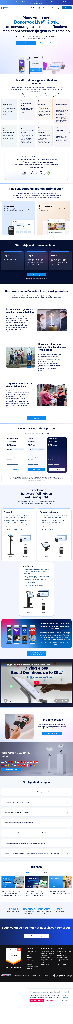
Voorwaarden (30, 961)
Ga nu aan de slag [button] (36, 936)
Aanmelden (39, 3)
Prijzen (40, 8)
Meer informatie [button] (52, 733)
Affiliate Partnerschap (32, 966)
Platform (33, 8)
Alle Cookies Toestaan (37, 1000)
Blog (27, 872)
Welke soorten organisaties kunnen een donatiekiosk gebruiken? (27, 792)
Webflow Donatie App (63, 961)
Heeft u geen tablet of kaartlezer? (36, 278)
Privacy (29, 962)
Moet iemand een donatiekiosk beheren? (19, 822)
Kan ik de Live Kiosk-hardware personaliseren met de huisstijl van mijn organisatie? (33, 853)
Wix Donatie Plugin (62, 957)
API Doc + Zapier (61, 964)
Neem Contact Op (31, 951)
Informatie (30, 948)
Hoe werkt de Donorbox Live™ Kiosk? (17, 802)
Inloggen (58, 8)
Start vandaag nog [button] (11, 769)
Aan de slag (36, 275)
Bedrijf (51, 8)
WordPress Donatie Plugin (64, 951)
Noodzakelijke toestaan (52, 1000)
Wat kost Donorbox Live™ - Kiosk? (16, 812)
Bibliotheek (30, 968)
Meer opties (64, 1000)
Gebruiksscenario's (47, 948)
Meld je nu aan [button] (67, 8)
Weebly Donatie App (62, 959)
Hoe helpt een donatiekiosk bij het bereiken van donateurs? (25, 843)
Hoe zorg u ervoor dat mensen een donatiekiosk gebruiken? (25, 833)
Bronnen (45, 8)
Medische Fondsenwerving (48, 953)
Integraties (60, 948)
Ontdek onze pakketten (47, 43)
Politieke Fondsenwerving (47, 951)
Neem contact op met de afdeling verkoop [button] (36, 653)
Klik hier (15, 478)
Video (45, 872)
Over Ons (29, 953)
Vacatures (29, 957)
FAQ (28, 959)
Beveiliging (30, 964)
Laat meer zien (63, 997)
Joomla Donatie (61, 962)
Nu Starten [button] (25, 43)
